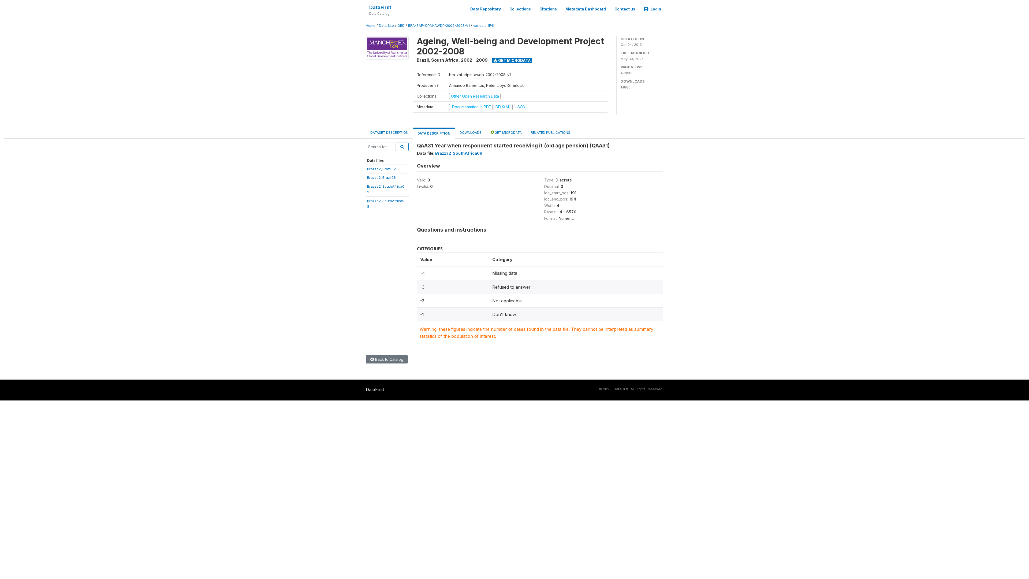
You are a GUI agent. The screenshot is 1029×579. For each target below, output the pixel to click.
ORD (401, 26)
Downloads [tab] (471, 133)
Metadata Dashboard (585, 9)
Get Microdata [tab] (508, 133)
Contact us (624, 9)
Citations (548, 9)
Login (656, 9)
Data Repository (485, 9)
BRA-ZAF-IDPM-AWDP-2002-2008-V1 (439, 26)
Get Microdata (514, 60)
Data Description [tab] (433, 133)
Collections (520, 9)
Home (370, 26)
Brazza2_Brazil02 (381, 169)
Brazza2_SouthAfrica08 (458, 153)
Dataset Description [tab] (389, 133)
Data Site (386, 26)
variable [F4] (483, 26)
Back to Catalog (388, 359)
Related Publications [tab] (550, 133)
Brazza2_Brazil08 (381, 177)
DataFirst (380, 7)
